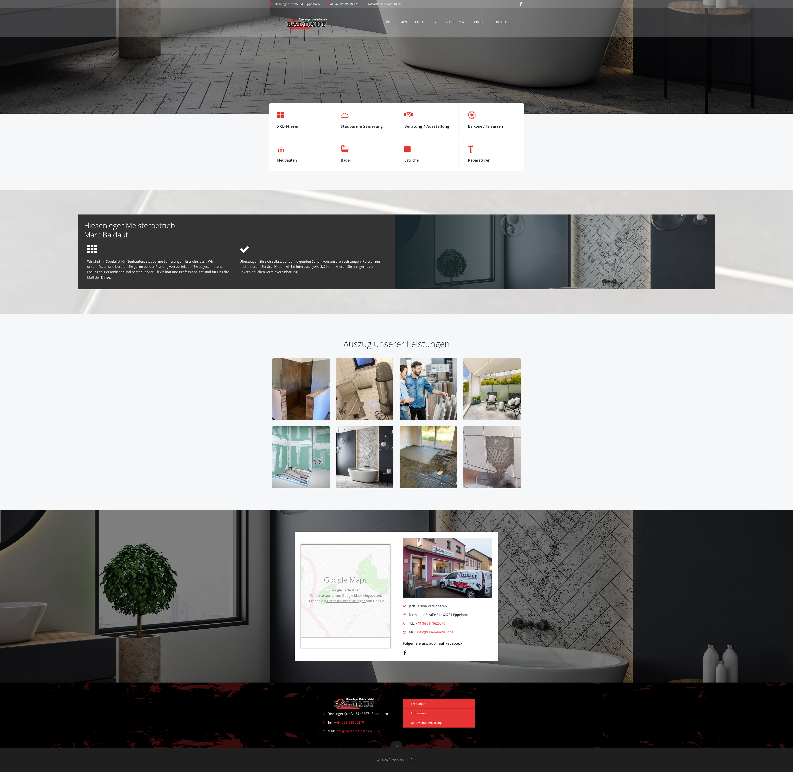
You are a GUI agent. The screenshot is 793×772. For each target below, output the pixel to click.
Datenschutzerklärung (426, 723)
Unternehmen (396, 22)
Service (478, 22)
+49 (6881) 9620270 (430, 623)
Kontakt (500, 22)
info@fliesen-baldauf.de (435, 632)
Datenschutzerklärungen (346, 601)
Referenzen (454, 22)
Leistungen (424, 22)
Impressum (419, 713)
